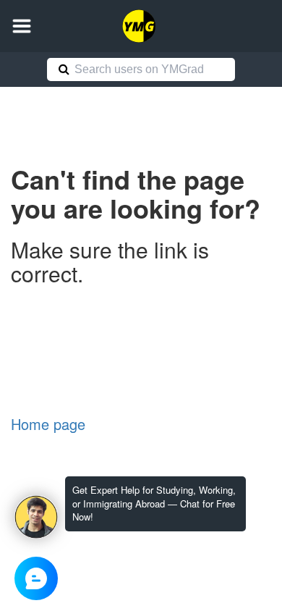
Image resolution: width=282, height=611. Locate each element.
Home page (48, 423)
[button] (21, 26)
